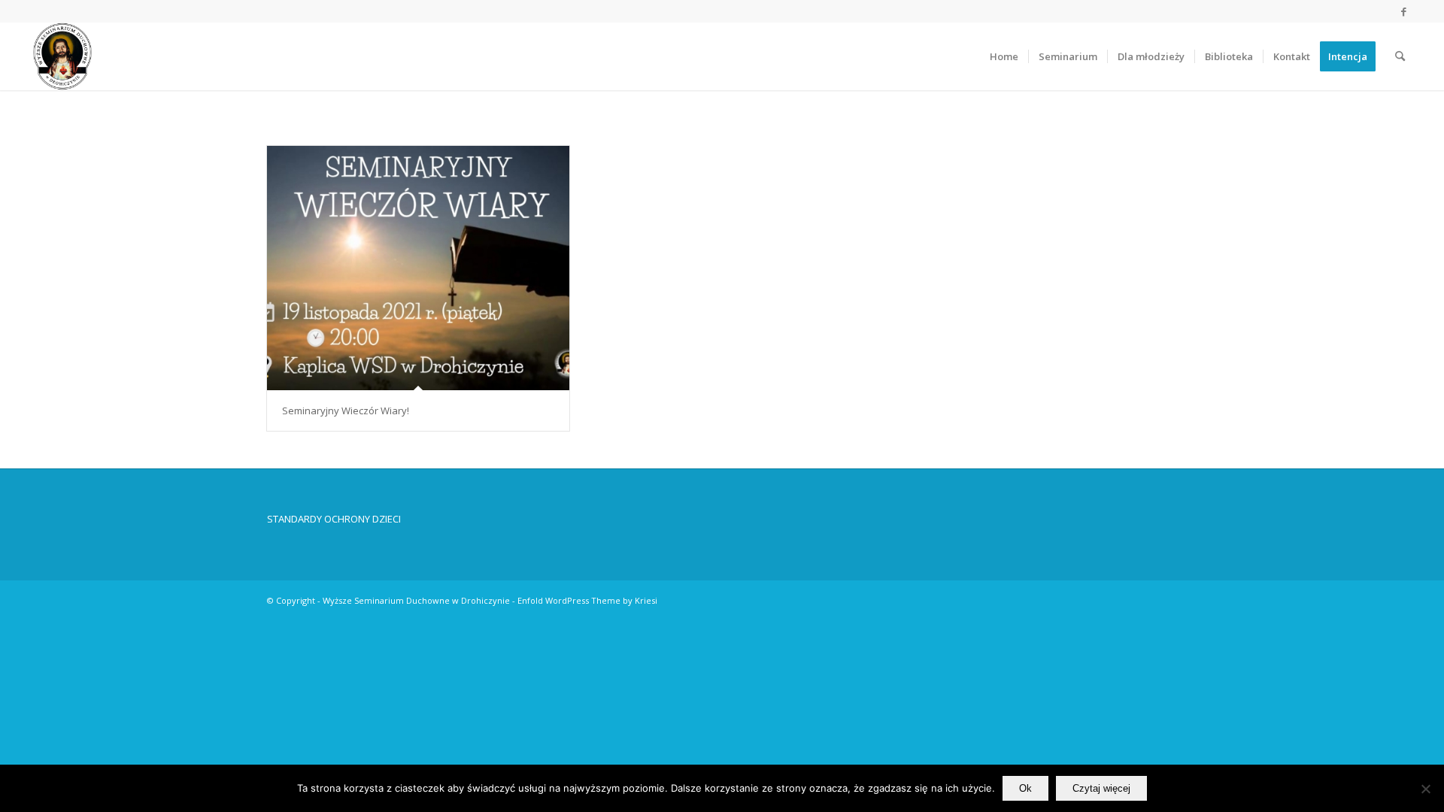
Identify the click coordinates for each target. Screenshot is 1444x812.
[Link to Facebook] (1404, 11)
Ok (1025, 788)
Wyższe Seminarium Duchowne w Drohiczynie (416, 600)
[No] (1425, 788)
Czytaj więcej (1101, 788)
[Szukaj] (1400, 56)
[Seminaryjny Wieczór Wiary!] (418, 268)
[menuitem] (1004, 56)
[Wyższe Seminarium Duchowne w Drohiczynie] (62, 56)
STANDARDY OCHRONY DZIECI (334, 519)
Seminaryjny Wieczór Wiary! (345, 410)
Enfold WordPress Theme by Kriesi (587, 600)
